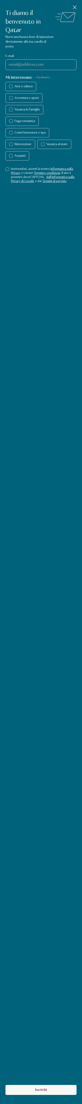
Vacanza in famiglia (27, 109)
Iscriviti (41, 1089)
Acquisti (20, 156)
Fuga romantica (25, 121)
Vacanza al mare (57, 144)
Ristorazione (23, 144)
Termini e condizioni (47, 173)
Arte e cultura (24, 86)
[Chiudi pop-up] (74, 7)
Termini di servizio (54, 181)
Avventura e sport (27, 98)
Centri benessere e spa (30, 133)
